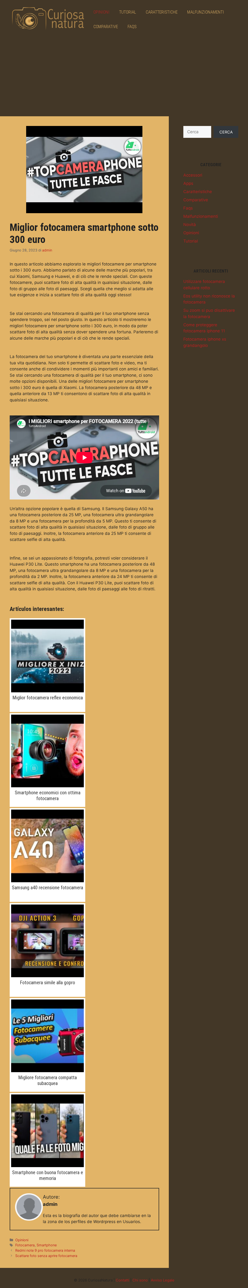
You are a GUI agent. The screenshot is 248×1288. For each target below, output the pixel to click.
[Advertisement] (124, 75)
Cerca (226, 132)
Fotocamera (25, 1245)
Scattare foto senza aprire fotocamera (46, 1256)
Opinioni (101, 12)
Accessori (192, 175)
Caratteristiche (162, 12)
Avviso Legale (162, 1280)
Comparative (105, 26)
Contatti (122, 1280)
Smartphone (47, 1245)
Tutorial (127, 12)
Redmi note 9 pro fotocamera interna (45, 1250)
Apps (188, 183)
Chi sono (140, 1280)
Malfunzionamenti (205, 12)
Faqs (132, 26)
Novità (189, 224)
